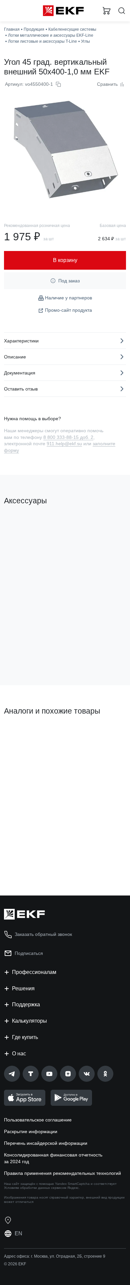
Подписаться (29, 953)
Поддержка (26, 1004)
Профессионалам (34, 972)
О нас (19, 1053)
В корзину (30, 653)
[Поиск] (121, 11)
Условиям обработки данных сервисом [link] (35, 1188)
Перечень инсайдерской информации (45, 1143)
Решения (23, 988)
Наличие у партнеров (68, 297)
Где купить (25, 1037)
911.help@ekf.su (64, 443)
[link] (12, 1074)
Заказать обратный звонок (43, 934)
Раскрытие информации (30, 1131)
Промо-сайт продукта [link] (68, 310)
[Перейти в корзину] (106, 10)
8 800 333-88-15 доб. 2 (68, 437)
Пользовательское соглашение (38, 1119)
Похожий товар (23, 733)
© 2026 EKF (15, 1264)
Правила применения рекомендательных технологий (62, 1173)
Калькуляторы (29, 1021)
